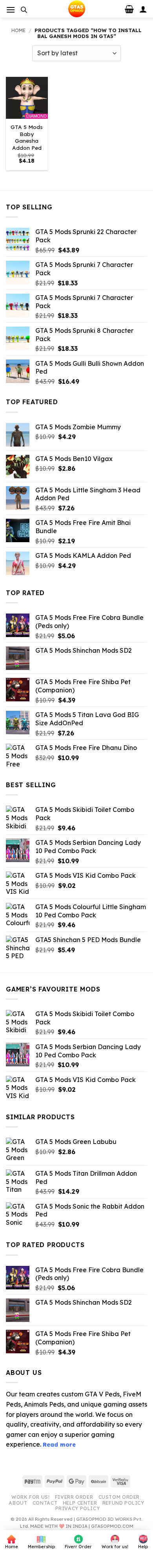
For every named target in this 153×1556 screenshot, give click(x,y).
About (18, 1503)
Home (18, 30)
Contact (45, 1503)
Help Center (80, 1503)
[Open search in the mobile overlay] (24, 9)
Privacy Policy (77, 1508)
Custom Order (119, 1497)
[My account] (143, 9)
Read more (59, 1444)
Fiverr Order (74, 1497)
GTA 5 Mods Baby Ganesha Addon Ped (27, 137)
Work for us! (30, 1497)
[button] (10, 9)
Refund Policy (123, 1503)
